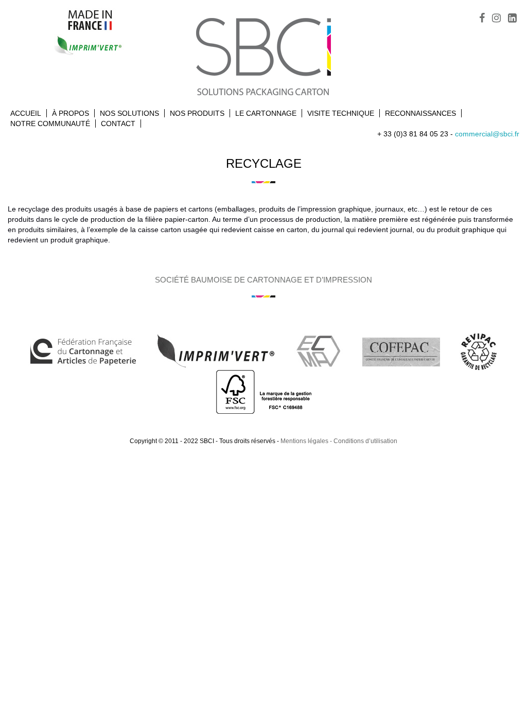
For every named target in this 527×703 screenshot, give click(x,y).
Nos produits (197, 113)
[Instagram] (496, 19)
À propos (70, 113)
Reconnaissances (420, 113)
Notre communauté (50, 123)
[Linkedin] (512, 19)
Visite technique (340, 113)
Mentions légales (304, 441)
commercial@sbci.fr (487, 134)
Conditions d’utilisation (365, 441)
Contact (118, 123)
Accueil (25, 113)
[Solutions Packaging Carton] (263, 55)
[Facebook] (482, 19)
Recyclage (264, 163)
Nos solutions (129, 113)
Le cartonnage (265, 113)
